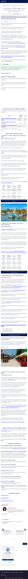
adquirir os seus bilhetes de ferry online (14, 301)
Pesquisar (24, 543)
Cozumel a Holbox (8, 61)
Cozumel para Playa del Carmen (7, 500)
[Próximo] (25, 530)
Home (4, 5)
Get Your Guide (3, 430)
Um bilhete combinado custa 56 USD (19, 448)
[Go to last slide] (3, 530)
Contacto (21, 572)
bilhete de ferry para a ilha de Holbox (9, 482)
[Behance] (4, 514)
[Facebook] (5, 514)
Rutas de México (8, 5)
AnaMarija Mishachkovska (7, 533)
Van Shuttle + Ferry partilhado (7, 229)
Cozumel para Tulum (5, 495)
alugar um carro (11, 378)
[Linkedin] (2, 514)
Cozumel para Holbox (5, 498)
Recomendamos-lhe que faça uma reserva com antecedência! (13, 421)
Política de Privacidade (5, 572)
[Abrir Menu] (26, 1)
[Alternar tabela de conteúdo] (10, 73)
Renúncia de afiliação (15, 572)
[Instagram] (3, 514)
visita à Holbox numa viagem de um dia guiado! (16, 43)
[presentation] (7, 525)
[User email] (6, 514)
